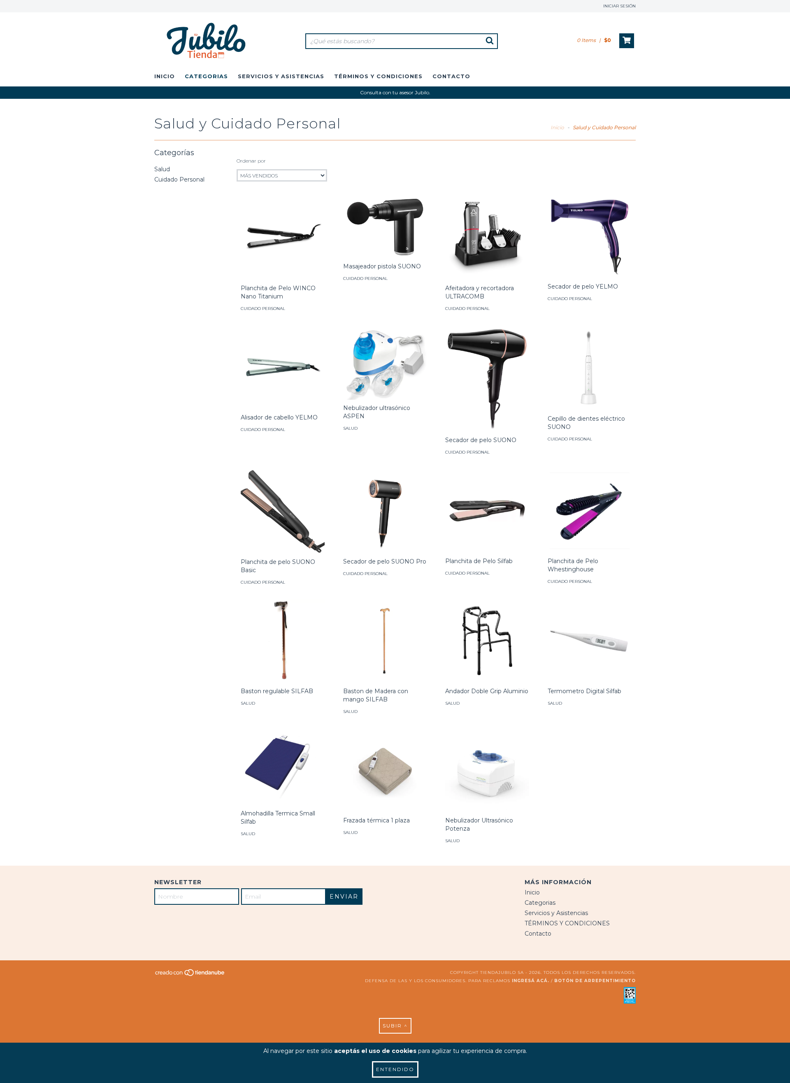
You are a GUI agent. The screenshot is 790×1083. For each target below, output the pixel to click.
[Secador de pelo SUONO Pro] (385, 511)
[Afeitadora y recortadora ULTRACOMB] (487, 238)
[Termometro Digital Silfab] (590, 641)
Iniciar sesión (619, 6)
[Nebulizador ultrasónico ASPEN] (385, 362)
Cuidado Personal (179, 179)
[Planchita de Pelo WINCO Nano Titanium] (283, 238)
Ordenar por (251, 161)
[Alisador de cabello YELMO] (283, 367)
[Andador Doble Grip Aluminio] (487, 641)
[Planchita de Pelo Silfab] (487, 511)
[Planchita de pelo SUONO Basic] (283, 511)
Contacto (451, 76)
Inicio (164, 76)
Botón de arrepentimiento (595, 980)
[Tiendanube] (190, 975)
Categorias (206, 76)
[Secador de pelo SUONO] (487, 378)
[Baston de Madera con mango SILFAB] (385, 641)
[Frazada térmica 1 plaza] (385, 770)
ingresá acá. (530, 980)
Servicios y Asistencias (281, 76)
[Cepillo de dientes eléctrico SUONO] (590, 368)
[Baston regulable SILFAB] (283, 641)
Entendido (395, 1069)
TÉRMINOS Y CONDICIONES (378, 76)
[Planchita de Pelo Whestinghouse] (590, 511)
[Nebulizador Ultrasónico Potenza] (487, 770)
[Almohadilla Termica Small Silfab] (283, 766)
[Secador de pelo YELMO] (590, 237)
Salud (162, 169)
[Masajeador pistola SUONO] (385, 227)
